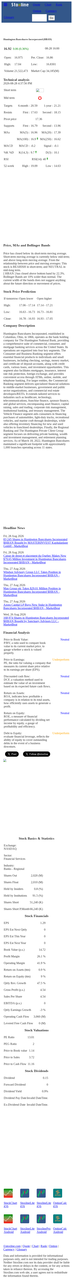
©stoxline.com (12, 1246)
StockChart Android (10, 1230)
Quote (36, 4)
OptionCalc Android (60, 1230)
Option (37, 10)
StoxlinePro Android (44, 1230)
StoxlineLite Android (27, 1230)
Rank (59, 4)
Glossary (9, 17)
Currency (51, 10)
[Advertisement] (36, 205)
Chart (48, 4)
